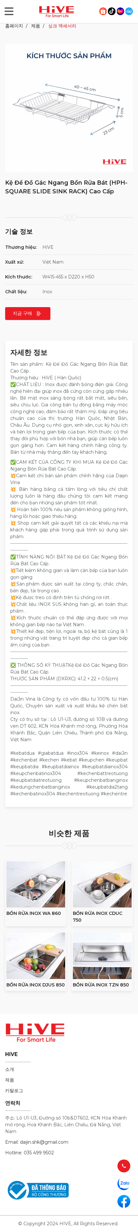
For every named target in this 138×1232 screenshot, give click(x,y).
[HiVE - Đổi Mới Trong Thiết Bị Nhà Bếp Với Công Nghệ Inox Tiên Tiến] (56, 11)
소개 (9, 1069)
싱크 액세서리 (62, 26)
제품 (35, 26)
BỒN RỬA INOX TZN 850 (101, 985)
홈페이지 (14, 26)
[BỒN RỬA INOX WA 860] (35, 884)
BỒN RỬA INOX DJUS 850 (35, 985)
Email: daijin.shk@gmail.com (36, 1142)
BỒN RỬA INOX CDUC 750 (97, 916)
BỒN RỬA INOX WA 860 (33, 913)
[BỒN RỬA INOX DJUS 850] (35, 956)
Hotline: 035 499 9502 (29, 1153)
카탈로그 (14, 1090)
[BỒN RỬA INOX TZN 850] (102, 956)
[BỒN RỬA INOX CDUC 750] (102, 884)
